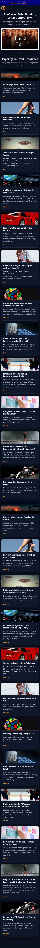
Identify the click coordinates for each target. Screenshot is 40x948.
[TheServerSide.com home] (3, 8)
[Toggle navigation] (36, 8)
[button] (20, 39)
